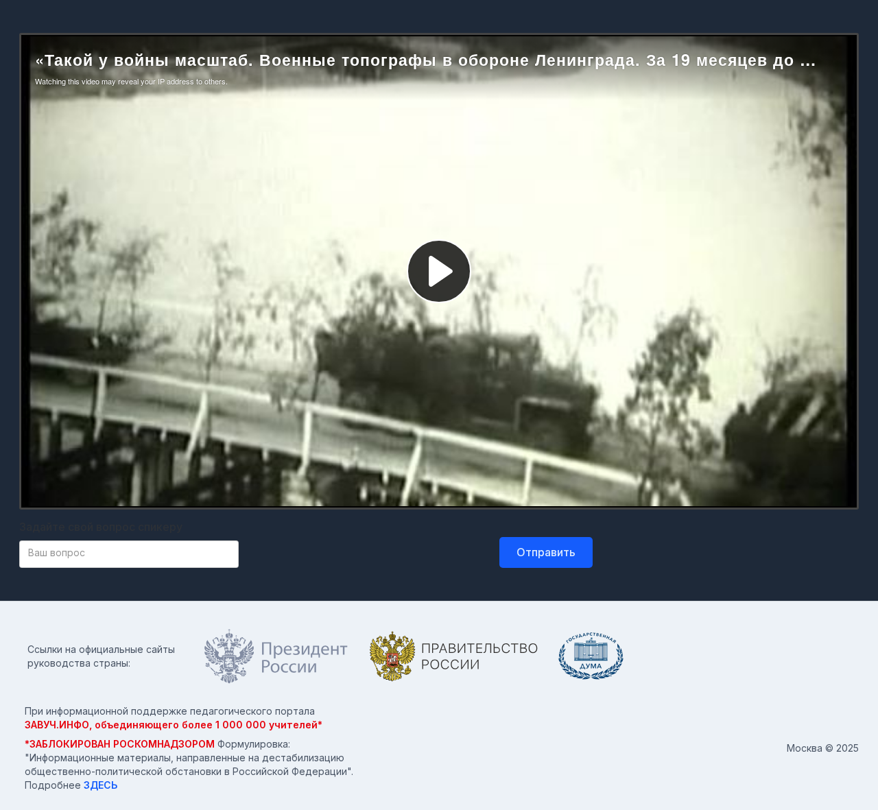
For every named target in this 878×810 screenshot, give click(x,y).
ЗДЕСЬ (100, 785)
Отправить (546, 552)
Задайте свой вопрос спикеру (100, 527)
